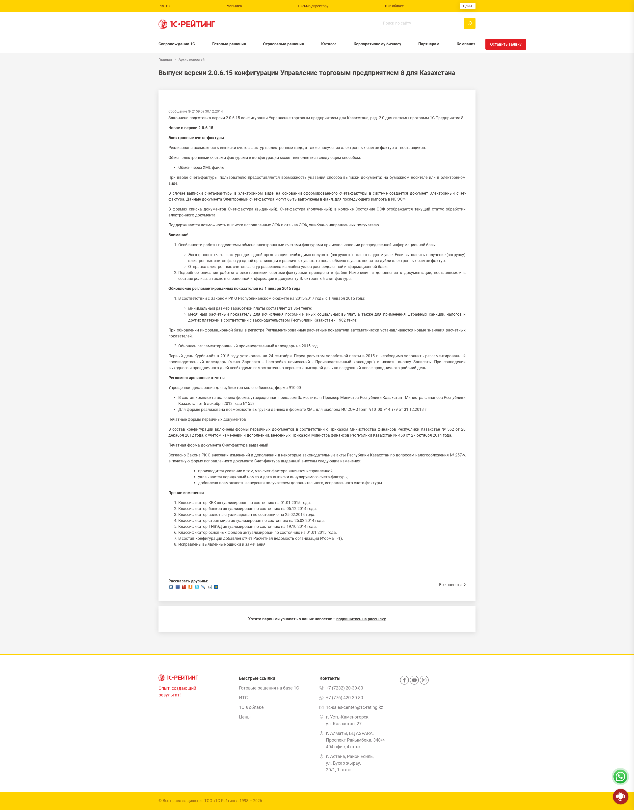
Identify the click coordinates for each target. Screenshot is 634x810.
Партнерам (428, 44)
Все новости (451, 584)
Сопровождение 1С (176, 44)
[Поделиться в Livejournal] (203, 588)
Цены (467, 6)
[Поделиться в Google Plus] (184, 588)
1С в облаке (394, 6)
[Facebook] (404, 681)
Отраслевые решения (283, 44)
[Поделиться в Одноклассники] (190, 588)
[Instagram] (424, 681)
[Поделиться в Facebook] (177, 588)
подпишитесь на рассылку (361, 619)
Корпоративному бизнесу (377, 44)
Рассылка (234, 6)
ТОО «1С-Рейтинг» (221, 800)
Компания (466, 44)
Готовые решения (229, 44)
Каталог (328, 44)
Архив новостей (192, 59)
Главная (165, 59)
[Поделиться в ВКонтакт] (171, 588)
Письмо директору (313, 6)
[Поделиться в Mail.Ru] (216, 588)
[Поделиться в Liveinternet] (209, 588)
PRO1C (164, 6)
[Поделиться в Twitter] (197, 588)
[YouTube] (414, 681)
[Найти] (470, 23)
